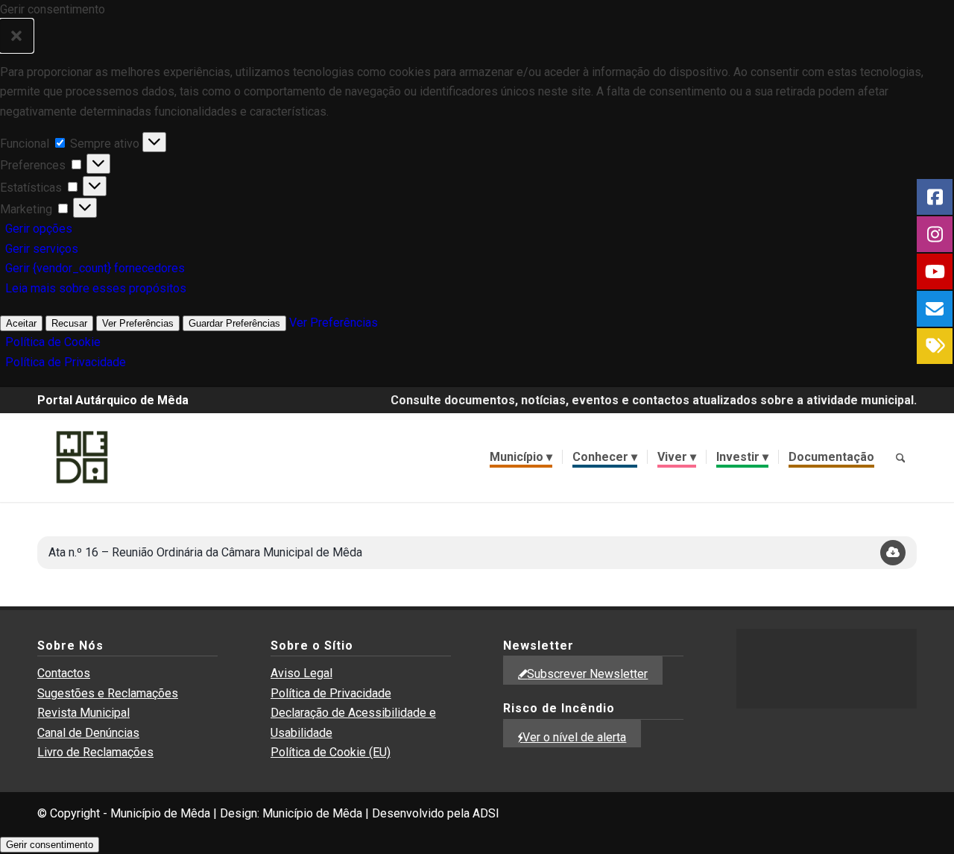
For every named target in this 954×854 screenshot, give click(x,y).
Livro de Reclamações (95, 752)
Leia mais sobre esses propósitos (95, 288)
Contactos (63, 673)
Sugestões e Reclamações (107, 693)
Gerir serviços (41, 249)
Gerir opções (38, 229)
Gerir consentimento (49, 844)
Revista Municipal (83, 713)
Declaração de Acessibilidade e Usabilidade (353, 722)
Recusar (69, 323)
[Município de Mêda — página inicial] (82, 457)
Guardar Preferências (234, 323)
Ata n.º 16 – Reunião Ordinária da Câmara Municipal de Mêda (205, 552)
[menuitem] (521, 457)
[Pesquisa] (900, 457)
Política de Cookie (53, 342)
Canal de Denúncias (88, 733)
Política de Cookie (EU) (331, 752)
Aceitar (21, 323)
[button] (16, 35)
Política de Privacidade (65, 362)
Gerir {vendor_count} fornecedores (95, 268)
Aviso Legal (301, 673)
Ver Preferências (138, 323)
